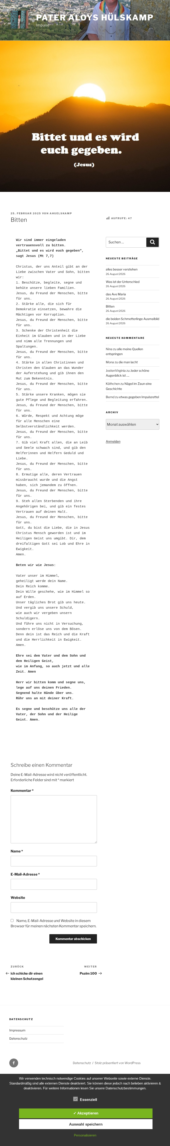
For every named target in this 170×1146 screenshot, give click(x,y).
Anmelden (113, 441)
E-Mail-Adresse (25, 874)
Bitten (110, 306)
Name (17, 851)
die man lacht (128, 362)
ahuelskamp (61, 213)
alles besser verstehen (121, 269)
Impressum (17, 1030)
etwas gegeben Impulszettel (139, 397)
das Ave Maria (116, 294)
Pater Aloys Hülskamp (95, 17)
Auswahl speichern (85, 1124)
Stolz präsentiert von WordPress (118, 1063)
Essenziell (88, 1100)
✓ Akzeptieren (85, 1113)
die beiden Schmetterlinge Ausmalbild (132, 319)
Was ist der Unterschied (122, 282)
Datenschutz (18, 1038)
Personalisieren (85, 1135)
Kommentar (22, 790)
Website (18, 898)
